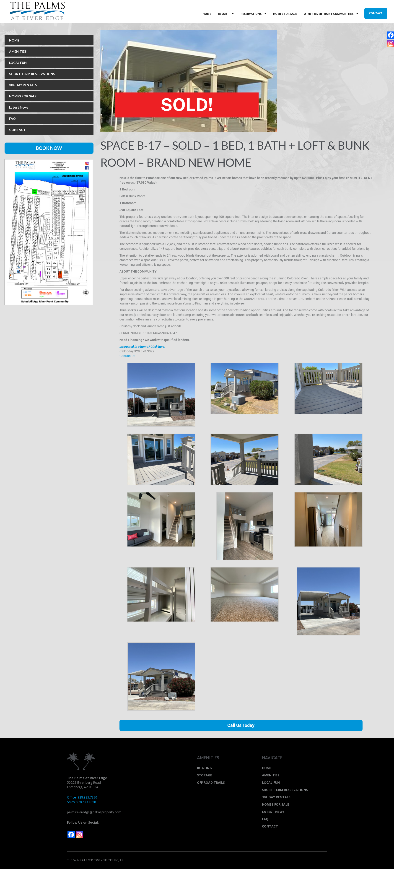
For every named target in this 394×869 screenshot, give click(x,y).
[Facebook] (71, 834)
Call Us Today (240, 725)
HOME (14, 40)
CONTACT (17, 130)
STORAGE (204, 775)
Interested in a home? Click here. (142, 347)
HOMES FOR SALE (22, 96)
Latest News (18, 107)
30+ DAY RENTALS (23, 85)
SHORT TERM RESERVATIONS (32, 74)
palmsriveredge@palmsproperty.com (94, 812)
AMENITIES (17, 51)
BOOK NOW (49, 148)
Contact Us (127, 356)
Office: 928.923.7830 (82, 797)
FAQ (12, 118)
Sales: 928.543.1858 (81, 802)
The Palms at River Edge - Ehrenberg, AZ (37, 11)
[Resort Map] (49, 232)
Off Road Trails (211, 782)
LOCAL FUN (18, 63)
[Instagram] (79, 834)
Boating (204, 768)
